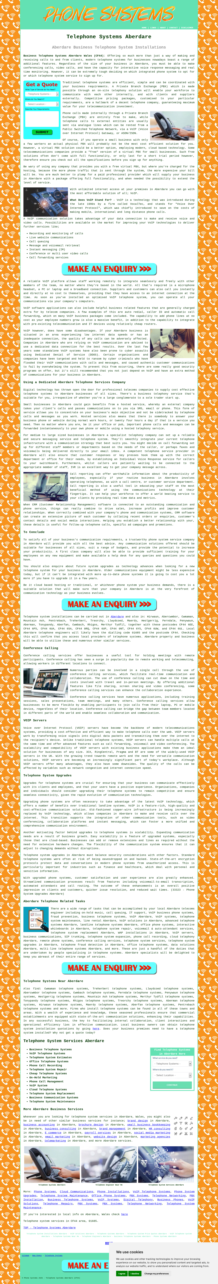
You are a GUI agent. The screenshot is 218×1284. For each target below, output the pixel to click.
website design (105, 1136)
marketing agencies (155, 1136)
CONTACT (173, 28)
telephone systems (111, 59)
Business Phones (170, 1199)
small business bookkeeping (148, 1124)
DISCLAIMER (187, 28)
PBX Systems (139, 1195)
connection (133, 218)
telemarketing (55, 1140)
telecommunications (180, 728)
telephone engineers (54, 632)
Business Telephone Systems (70, 1199)
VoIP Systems (108, 1199)
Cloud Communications (76, 1191)
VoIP (133, 193)
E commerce (53, 1132)
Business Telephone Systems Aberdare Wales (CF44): (64, 55)
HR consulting (159, 1128)
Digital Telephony (138, 1199)
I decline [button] (135, 1273)
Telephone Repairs (58, 1203)
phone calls (156, 212)
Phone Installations (113, 1191)
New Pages (37, 1256)
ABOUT (163, 28)
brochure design (91, 1124)
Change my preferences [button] (156, 1273)
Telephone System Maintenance (64, 1195)
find (36, 988)
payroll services (98, 1132)
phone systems (124, 863)
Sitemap (25, 1256)
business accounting (39, 1124)
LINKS (153, 28)
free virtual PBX (125, 166)
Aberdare (117, 616)
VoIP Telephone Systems (151, 1191)
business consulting (60, 1128)
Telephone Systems (53, 1256)
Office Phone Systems (109, 1195)
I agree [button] (121, 1273)
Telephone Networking (169, 1195)
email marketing (57, 1136)
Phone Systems (45, 1191)
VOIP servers (90, 748)
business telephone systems (103, 916)
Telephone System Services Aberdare (63, 1041)
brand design (138, 1120)
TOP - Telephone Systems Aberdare (49, 1227)
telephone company (144, 102)
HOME (144, 28)
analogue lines (89, 125)
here (96, 1028)
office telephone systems (147, 944)
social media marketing (152, 1132)
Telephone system (36, 616)
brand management (112, 1128)
